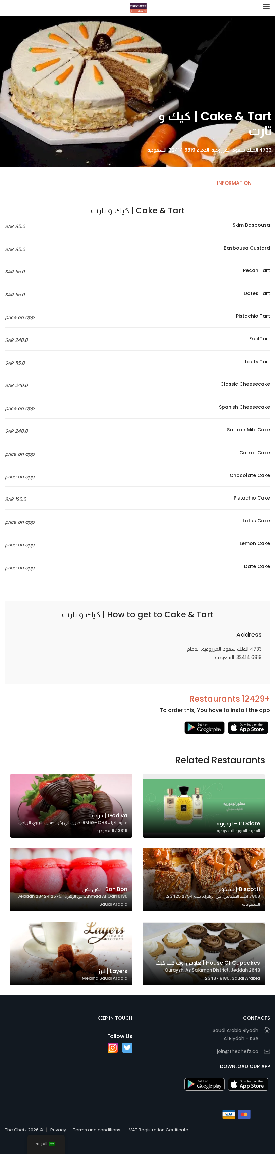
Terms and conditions (96, 1129)
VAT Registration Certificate (158, 1129)
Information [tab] (234, 183)
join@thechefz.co (237, 1051)
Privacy (58, 1129)
